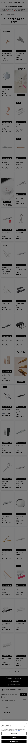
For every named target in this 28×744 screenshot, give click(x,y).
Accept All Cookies (14, 741)
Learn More (17, 730)
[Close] (26, 723)
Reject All (14, 737)
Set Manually (14, 733)
